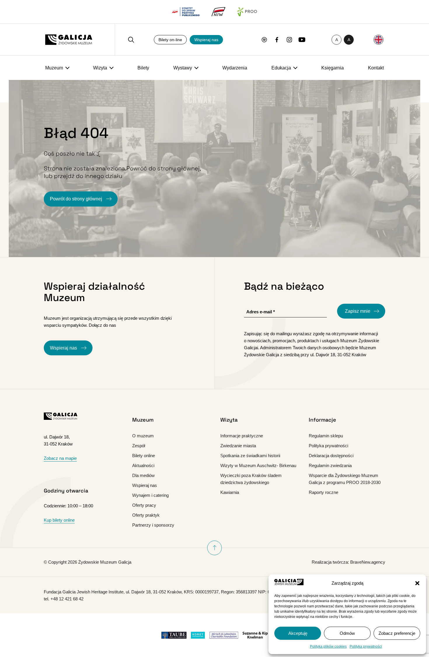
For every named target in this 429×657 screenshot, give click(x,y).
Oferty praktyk (146, 515)
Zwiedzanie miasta (238, 445)
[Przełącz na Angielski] (378, 40)
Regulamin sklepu (326, 435)
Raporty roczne (323, 492)
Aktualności (143, 465)
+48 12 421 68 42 (66, 598)
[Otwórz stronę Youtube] (302, 39)
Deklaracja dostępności (331, 455)
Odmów (347, 633)
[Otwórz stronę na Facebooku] (276, 39)
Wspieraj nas (206, 39)
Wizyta (100, 67)
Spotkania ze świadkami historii (250, 455)
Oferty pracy (144, 505)
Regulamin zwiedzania (330, 465)
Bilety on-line (170, 39)
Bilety (143, 67)
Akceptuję (297, 633)
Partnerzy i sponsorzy (153, 525)
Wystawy (182, 67)
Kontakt (376, 67)
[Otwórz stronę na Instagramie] (289, 39)
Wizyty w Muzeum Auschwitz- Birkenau (258, 465)
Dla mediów (143, 475)
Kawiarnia (229, 492)
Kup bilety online (59, 520)
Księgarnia (332, 67)
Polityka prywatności (366, 646)
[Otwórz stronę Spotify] (264, 39)
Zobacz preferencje (397, 633)
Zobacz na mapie (60, 458)
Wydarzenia (234, 67)
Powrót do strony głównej (76, 198)
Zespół (138, 445)
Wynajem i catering (150, 495)
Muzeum (54, 67)
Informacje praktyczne (241, 435)
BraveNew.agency (367, 562)
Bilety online (143, 455)
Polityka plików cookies (328, 646)
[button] (417, 583)
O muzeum (143, 435)
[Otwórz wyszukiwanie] (131, 39)
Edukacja (281, 67)
